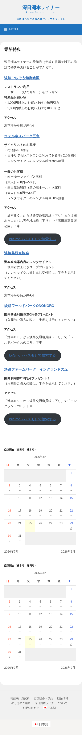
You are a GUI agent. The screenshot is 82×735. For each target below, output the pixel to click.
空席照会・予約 (43, 698)
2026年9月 (68, 551)
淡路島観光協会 (16, 253)
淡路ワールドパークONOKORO (29, 306)
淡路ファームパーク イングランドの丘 (36, 369)
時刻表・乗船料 (20, 698)
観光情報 (62, 698)
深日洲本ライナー (41, 7)
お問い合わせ (31, 707)
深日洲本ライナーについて (51, 703)
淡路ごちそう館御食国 (22, 78)
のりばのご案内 (20, 703)
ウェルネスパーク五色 (22, 136)
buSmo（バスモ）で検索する (32, 239)
